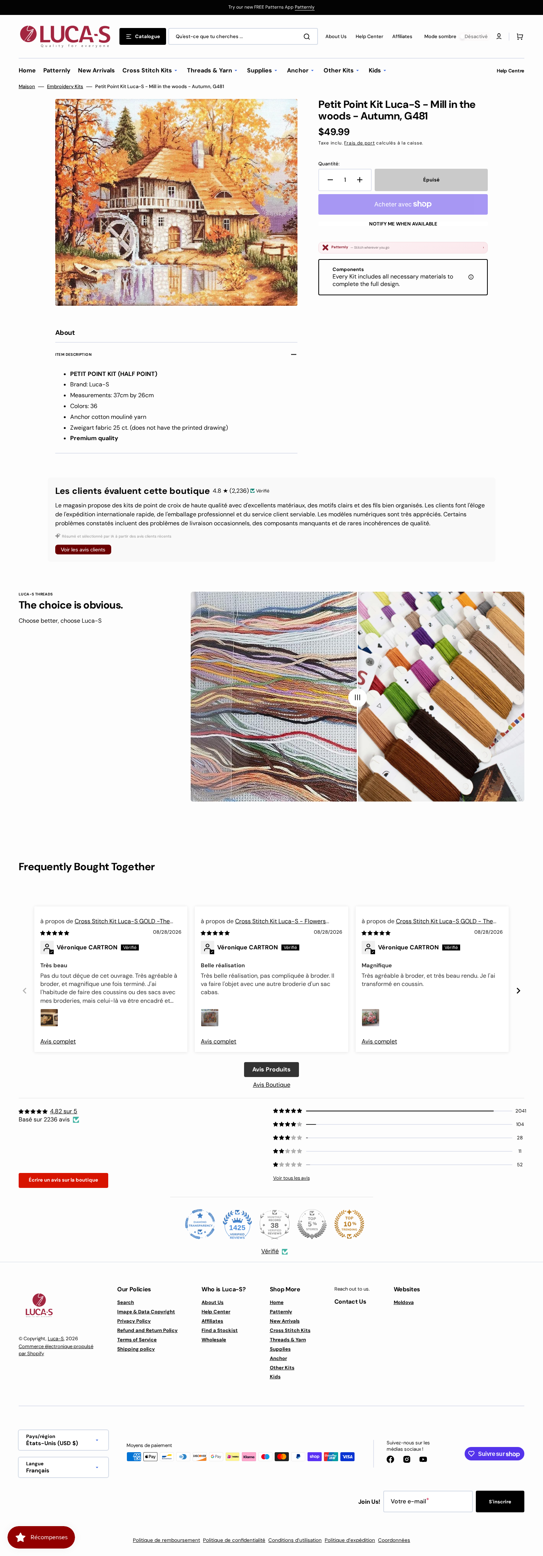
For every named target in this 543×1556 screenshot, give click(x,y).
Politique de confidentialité (234, 1540)
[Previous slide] (25, 990)
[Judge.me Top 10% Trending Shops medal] (349, 1224)
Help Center (216, 1311)
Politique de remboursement (166, 1540)
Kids (275, 1376)
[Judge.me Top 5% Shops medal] (312, 1224)
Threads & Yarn (288, 1339)
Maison (27, 87)
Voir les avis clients (83, 550)
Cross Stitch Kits (290, 1330)
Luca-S (56, 1338)
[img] (55, 933)
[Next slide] (518, 990)
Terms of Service (137, 1339)
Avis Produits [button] (271, 1069)
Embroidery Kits (65, 87)
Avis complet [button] (58, 1041)
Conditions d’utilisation (295, 1540)
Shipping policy (136, 1349)
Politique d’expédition (350, 1540)
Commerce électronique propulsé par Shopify (56, 1350)
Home (277, 1303)
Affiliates (212, 1321)
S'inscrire (500, 1502)
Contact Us (350, 1302)
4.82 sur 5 (63, 1111)
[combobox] (243, 36)
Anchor (278, 1358)
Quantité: (329, 164)
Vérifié (270, 1251)
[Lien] (271, 7)
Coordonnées (394, 1540)
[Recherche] (308, 36)
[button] (518, 36)
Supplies (280, 1349)
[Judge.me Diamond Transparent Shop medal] (200, 1224)
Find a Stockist (220, 1330)
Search (125, 1303)
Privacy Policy (134, 1321)
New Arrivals (285, 1321)
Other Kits (282, 1367)
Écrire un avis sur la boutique (63, 1180)
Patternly (305, 7)
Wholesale (214, 1339)
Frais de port (359, 143)
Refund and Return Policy (147, 1330)
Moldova (404, 1303)
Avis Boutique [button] (271, 1085)
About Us (213, 1303)
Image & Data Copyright (146, 1311)
